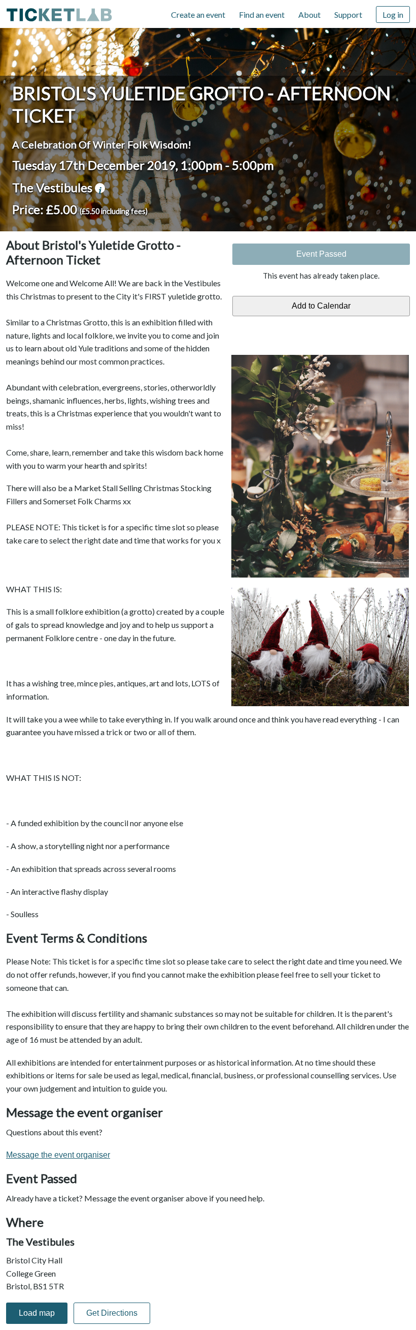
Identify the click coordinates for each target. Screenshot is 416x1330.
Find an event (262, 14)
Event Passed (321, 254)
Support (348, 14)
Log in (393, 14)
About (309, 14)
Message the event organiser (58, 1155)
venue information (100, 188)
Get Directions (111, 1313)
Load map (37, 1313)
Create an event (198, 14)
